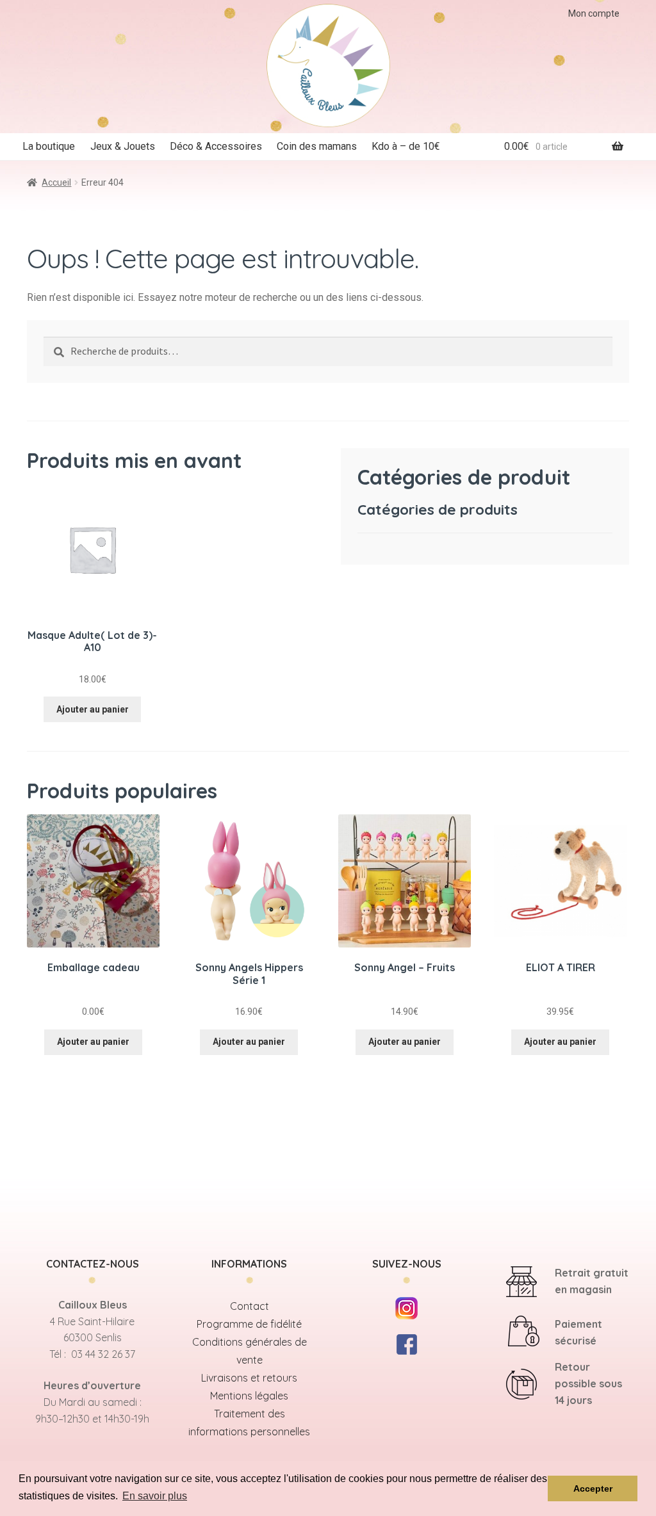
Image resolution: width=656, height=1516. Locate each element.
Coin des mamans (317, 146)
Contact (249, 1306)
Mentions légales (249, 1395)
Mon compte (593, 13)
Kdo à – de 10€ (406, 146)
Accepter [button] (592, 1488)
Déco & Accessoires (216, 146)
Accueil (56, 182)
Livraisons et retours (249, 1377)
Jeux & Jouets (122, 146)
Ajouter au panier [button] (92, 709)
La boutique (48, 146)
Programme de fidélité (249, 1324)
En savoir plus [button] (154, 1495)
